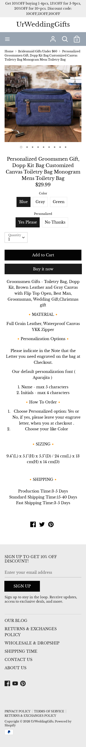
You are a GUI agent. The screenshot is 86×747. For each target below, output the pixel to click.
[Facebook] (8, 683)
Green (58, 201)
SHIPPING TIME (21, 651)
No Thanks (55, 222)
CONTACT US (18, 659)
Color (43, 193)
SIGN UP (22, 586)
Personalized (43, 213)
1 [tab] (21, 147)
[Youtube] (15, 683)
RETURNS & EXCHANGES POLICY (31, 632)
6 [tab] (49, 147)
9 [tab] (65, 147)
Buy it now (43, 269)
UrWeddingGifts (43, 24)
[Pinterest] (23, 683)
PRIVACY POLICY (18, 711)
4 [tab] (38, 147)
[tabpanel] (43, 103)
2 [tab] (27, 147)
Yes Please (27, 222)
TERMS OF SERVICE (49, 711)
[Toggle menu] (7, 39)
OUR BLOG (16, 620)
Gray (40, 201)
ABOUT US (15, 668)
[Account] (53, 37)
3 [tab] (32, 147)
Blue (23, 201)
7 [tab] (54, 147)
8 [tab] (60, 147)
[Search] (64, 37)
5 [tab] (43, 147)
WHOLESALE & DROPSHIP (32, 643)
